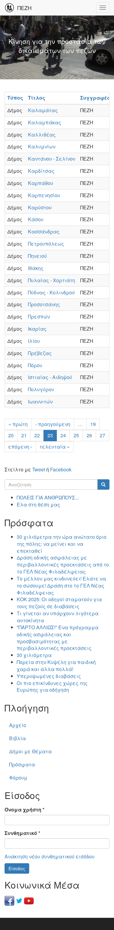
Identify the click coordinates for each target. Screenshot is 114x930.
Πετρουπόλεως (46, 243)
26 (89, 435)
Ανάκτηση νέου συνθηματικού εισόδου (50, 856)
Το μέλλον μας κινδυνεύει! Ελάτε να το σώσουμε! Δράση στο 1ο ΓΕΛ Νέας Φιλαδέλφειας (61, 585)
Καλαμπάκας (44, 122)
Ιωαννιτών (40, 401)
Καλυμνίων (41, 146)
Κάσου (35, 219)
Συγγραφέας (97, 97)
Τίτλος (36, 97)
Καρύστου (40, 207)
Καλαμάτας (43, 110)
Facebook (60, 469)
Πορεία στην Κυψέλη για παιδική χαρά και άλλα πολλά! (56, 665)
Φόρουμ (18, 777)
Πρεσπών (39, 316)
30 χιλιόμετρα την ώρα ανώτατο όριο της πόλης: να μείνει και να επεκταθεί (61, 543)
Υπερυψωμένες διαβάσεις (49, 676)
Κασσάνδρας (44, 231)
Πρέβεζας (40, 353)
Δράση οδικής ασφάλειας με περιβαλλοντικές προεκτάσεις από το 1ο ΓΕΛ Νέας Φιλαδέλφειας (63, 564)
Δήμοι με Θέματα (30, 751)
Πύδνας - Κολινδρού (51, 292)
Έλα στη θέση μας (38, 504)
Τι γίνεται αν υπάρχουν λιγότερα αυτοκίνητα (57, 617)
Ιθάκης (35, 268)
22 (37, 435)
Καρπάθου (40, 182)
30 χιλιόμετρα (34, 654)
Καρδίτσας (41, 170)
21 (24, 435)
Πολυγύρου (41, 389)
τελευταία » (55, 446)
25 (76, 435)
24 (63, 435)
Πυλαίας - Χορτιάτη (51, 280)
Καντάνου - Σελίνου (51, 158)
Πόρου (35, 365)
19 (93, 424)
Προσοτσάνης (44, 304)
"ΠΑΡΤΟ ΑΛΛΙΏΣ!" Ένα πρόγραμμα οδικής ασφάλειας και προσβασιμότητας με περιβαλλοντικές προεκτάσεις (57, 638)
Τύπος (15, 97)
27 (102, 435)
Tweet (38, 469)
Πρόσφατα (22, 764)
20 (11, 435)
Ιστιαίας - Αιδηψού (50, 377)
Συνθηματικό (22, 833)
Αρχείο (17, 725)
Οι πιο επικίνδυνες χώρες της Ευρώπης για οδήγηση (52, 687)
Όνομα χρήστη (24, 809)
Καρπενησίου (44, 195)
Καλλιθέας (42, 134)
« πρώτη (18, 424)
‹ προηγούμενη (52, 424)
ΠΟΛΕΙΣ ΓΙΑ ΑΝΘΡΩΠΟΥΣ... (48, 497)
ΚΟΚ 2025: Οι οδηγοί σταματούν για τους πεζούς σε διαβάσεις (59, 603)
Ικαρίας (37, 328)
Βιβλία (17, 738)
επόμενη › (20, 446)
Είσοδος (17, 868)
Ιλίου (34, 340)
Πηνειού (37, 255)
